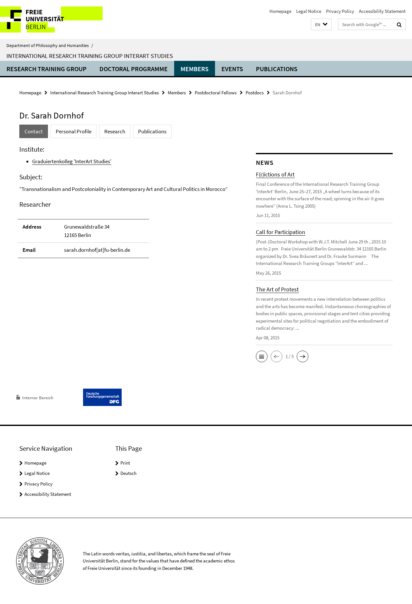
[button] (321, 25)
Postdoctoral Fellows (216, 93)
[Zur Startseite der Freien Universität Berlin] (54, 19)
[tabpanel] (126, 205)
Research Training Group (46, 69)
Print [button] (125, 463)
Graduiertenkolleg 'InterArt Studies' (71, 161)
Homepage (280, 11)
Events (232, 69)
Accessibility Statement (382, 11)
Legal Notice (308, 11)
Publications (276, 69)
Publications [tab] (152, 131)
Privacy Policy (340, 11)
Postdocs (255, 93)
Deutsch (128, 473)
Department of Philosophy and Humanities (49, 45)
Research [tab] (114, 131)
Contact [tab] (33, 131)
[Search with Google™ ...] (399, 24)
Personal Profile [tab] (73, 131)
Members (195, 69)
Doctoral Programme (133, 69)
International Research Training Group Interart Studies (89, 56)
